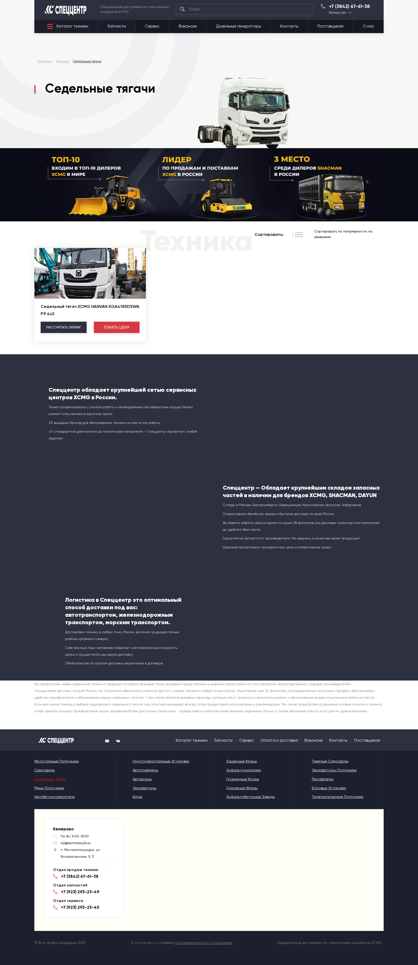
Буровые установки (329, 788)
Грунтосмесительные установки (161, 761)
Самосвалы (44, 770)
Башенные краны (241, 761)
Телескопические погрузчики (337, 797)
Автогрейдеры (145, 770)
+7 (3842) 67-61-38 (349, 6)
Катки (137, 797)
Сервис (152, 26)
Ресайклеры (323, 779)
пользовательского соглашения (203, 943)
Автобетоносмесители (54, 797)
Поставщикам (330, 26)
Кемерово (338, 13)
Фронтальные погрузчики (56, 761)
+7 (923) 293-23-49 (80, 891)
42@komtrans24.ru (75, 843)
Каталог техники (72, 26)
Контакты (289, 26)
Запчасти (116, 26)
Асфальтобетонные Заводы (250, 797)
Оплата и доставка (279, 740)
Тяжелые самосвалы (330, 761)
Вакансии (188, 26)
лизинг (63, 327)
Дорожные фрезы (242, 788)
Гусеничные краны (242, 779)
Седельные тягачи (50, 779)
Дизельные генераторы (238, 26)
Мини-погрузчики (49, 788)
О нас (368, 26)
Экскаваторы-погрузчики (334, 770)
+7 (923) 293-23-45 (80, 907)
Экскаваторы (144, 788)
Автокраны (142, 779)
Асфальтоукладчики (243, 770)
